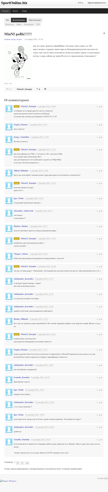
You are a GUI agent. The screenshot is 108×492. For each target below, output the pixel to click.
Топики (5, 11)
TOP (38, 24)
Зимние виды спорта (13, 39)
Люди (24, 11)
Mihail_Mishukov (21, 170)
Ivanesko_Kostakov (22, 377)
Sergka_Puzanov (21, 124)
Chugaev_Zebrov (21, 253)
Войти (80, 2)
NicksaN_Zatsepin (24, 89)
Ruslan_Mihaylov (21, 318)
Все (7, 20)
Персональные (35, 20)
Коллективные (19, 20)
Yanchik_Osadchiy (22, 439)
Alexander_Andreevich (23, 210)
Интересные (10, 24)
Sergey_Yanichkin (21, 136)
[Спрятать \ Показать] (104, 33)
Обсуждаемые (29, 24)
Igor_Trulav (19, 198)
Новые (19, 24)
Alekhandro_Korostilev (24, 278)
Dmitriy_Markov (21, 226)
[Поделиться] (45, 89)
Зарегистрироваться (97, 2)
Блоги (15, 11)
